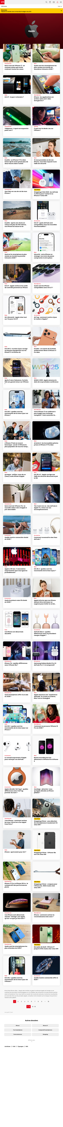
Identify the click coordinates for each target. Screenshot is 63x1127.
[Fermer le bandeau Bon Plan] (61, 11)
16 (48, 1001)
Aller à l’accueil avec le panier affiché (50, 2)
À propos (20, 1046)
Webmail (54, 2)
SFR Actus (4, 6)
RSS (27, 1046)
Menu (61, 2)
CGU (14, 1046)
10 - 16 (34, 1007)
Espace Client (57, 2)
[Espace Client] (57, 2)
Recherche (46, 2)
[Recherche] (46, 2)
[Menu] (61, 2)
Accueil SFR (2, 2)
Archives (7, 1046)
